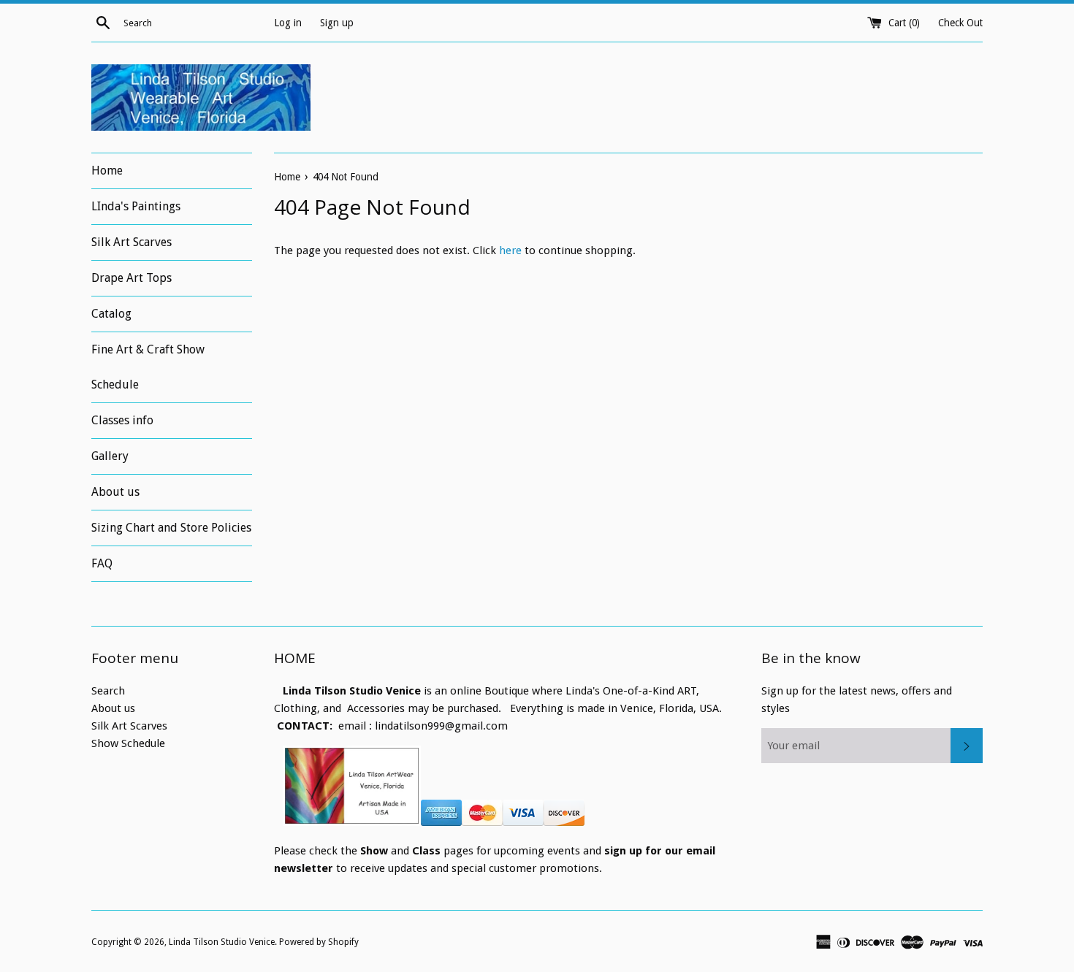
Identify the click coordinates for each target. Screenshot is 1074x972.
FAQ (102, 563)
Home (107, 170)
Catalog (111, 314)
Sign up (337, 22)
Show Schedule (128, 743)
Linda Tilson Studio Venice (222, 942)
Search (108, 690)
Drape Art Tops (131, 278)
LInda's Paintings (135, 206)
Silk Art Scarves (131, 242)
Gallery (110, 456)
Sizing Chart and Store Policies (171, 528)
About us (115, 492)
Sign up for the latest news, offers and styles (856, 699)
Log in (288, 22)
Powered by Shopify (319, 942)
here (510, 250)
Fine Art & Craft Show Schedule (148, 367)
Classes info (122, 420)
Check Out (960, 22)
